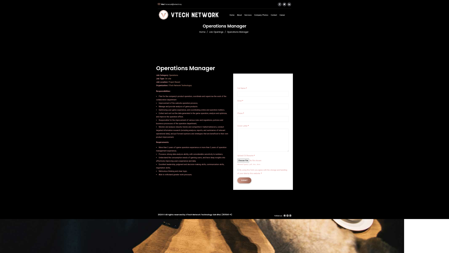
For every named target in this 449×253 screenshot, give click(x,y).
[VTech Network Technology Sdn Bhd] (189, 15)
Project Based (174, 82)
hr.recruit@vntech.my (173, 4)
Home (232, 15)
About (239, 15)
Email (240, 101)
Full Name (242, 88)
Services (248, 15)
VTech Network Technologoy (180, 85)
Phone (240, 113)
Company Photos (261, 15)
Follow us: (278, 216)
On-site (168, 79)
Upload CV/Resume (246, 155)
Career (282, 15)
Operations (173, 75)
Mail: (163, 4)
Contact (274, 15)
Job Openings (216, 31)
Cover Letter (243, 126)
